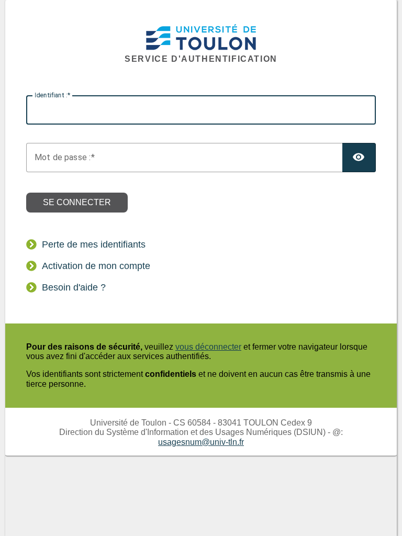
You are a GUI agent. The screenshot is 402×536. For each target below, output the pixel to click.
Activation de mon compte (96, 266)
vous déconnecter (208, 346)
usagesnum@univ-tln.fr (201, 442)
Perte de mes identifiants (94, 244)
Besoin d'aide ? (74, 287)
